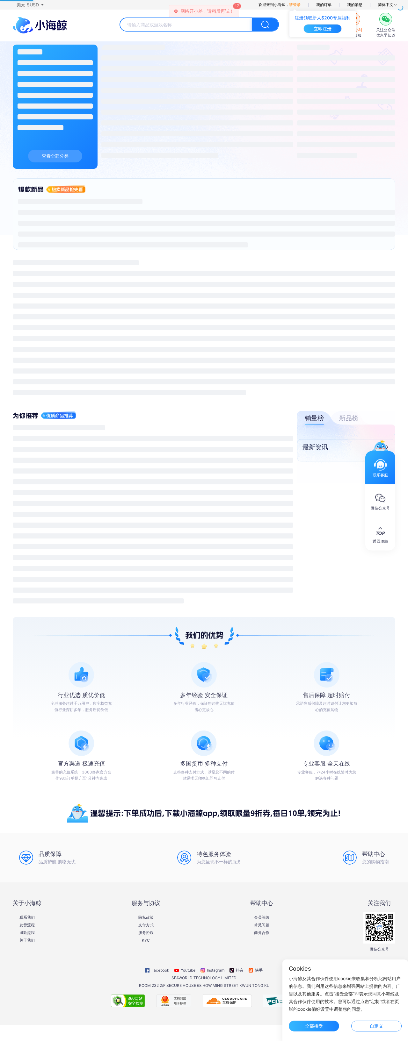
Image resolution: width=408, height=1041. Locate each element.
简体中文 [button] (385, 5)
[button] (30, 5)
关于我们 (27, 940)
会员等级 (261, 917)
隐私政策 (146, 917)
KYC (146, 940)
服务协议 (146, 933)
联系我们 (27, 917)
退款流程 (27, 933)
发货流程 (27, 925)
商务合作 (261, 933)
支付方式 (146, 925)
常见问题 (261, 925)
